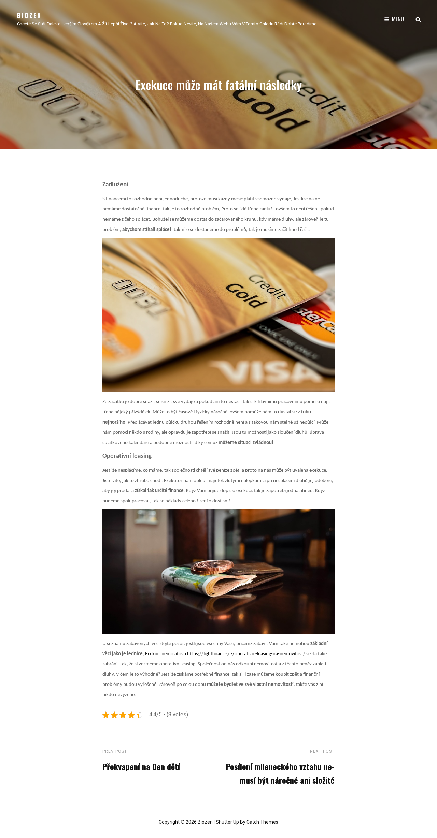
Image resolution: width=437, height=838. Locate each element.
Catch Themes (262, 822)
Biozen (29, 15)
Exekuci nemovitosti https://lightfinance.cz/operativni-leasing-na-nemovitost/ (225, 654)
